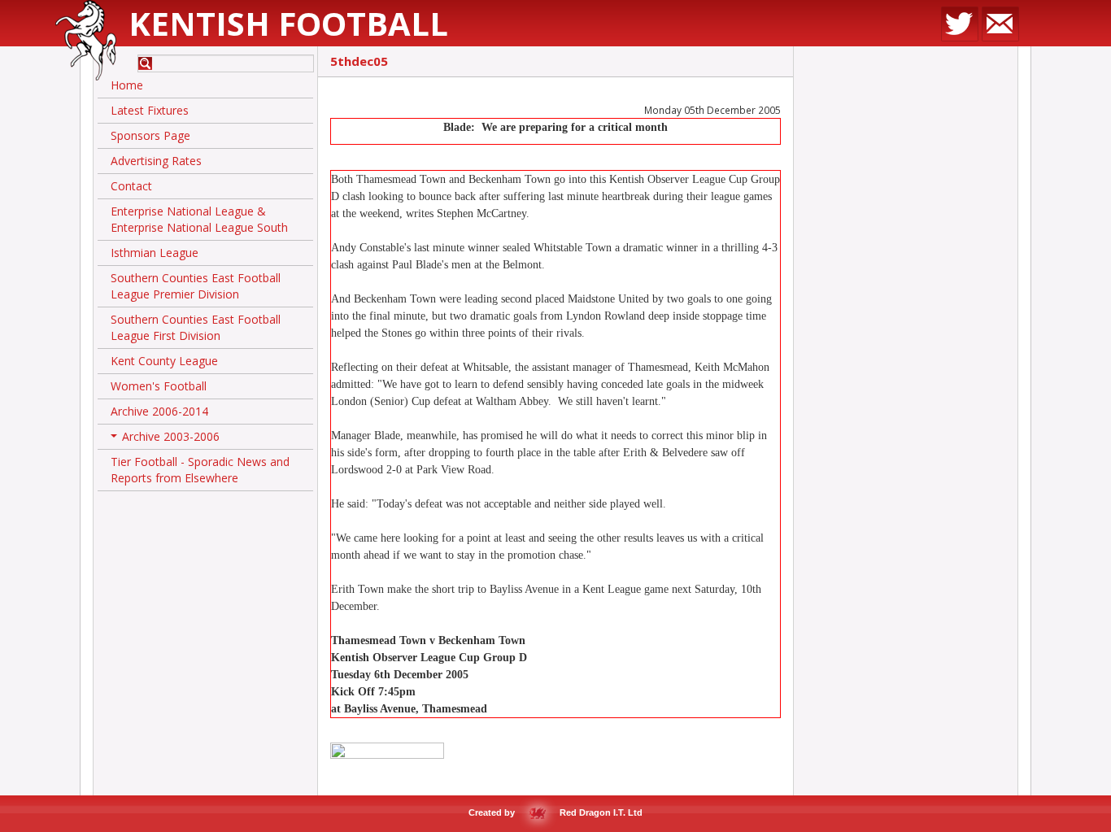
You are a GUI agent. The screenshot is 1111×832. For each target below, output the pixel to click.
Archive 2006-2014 (159, 411)
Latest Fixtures (150, 110)
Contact (131, 186)
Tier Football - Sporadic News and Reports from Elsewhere (200, 470)
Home (127, 85)
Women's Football (159, 386)
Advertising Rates (156, 160)
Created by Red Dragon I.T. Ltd (555, 812)
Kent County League (164, 360)
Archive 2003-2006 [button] (167, 439)
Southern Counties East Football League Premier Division (196, 286)
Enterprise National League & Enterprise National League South (199, 219)
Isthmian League (154, 252)
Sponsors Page (150, 135)
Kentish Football (288, 23)
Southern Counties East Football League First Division (196, 327)
